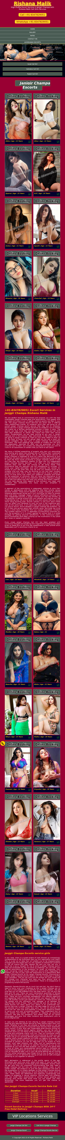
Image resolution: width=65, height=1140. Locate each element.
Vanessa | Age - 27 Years (44, 841)
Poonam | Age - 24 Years (15, 789)
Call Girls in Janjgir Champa (46, 1125)
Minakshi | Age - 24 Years (44, 579)
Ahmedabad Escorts (32, 42)
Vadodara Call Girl (32, 69)
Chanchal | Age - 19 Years (44, 298)
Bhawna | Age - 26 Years (15, 298)
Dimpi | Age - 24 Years (14, 350)
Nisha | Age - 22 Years (43, 684)
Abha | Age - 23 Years (14, 141)
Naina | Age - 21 (40, 632)
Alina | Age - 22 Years (42, 141)
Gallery (32, 32)
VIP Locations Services (32, 1116)
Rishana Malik (32, 3)
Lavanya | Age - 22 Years (44, 403)
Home (32, 29)
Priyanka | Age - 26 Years (44, 789)
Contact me (32, 39)
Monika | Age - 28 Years (15, 632)
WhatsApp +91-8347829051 (32, 21)
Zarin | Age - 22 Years (42, 946)
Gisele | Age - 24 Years (15, 403)
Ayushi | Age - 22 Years (43, 246)
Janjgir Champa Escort (19, 1130)
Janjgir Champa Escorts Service (46, 1130)
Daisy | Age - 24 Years (14, 894)
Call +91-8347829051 (32, 14)
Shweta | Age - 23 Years (15, 841)
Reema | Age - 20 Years (15, 946)
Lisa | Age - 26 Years (14, 579)
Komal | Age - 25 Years (43, 894)
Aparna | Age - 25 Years (15, 193)
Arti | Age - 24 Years (42, 193)
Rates (32, 35)
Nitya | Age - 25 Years (14, 737)
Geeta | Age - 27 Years (43, 350)
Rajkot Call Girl (32, 74)
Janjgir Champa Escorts (35, 85)
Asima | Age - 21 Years (15, 246)
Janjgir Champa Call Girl (18, 1125)
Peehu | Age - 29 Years (43, 737)
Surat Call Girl (32, 64)
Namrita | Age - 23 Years (15, 684)
